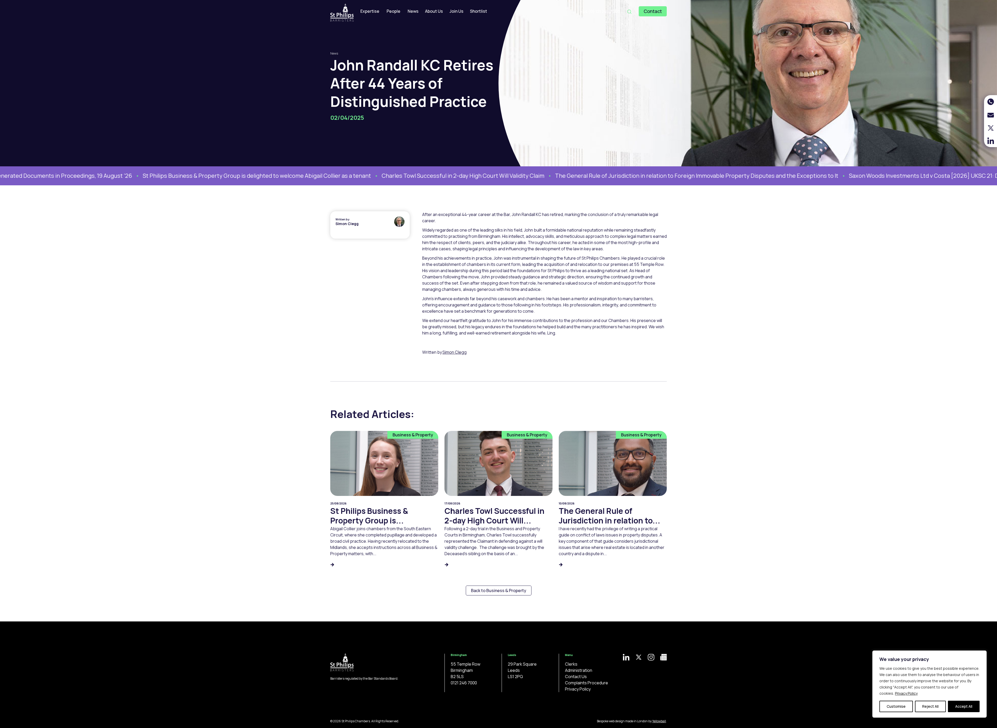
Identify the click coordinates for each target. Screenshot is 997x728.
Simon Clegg (347, 223)
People (393, 11)
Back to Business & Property (498, 590)
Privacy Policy (906, 693)
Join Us (456, 11)
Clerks (571, 664)
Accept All (963, 706)
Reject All (930, 706)
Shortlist (478, 11)
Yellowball (659, 721)
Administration (578, 670)
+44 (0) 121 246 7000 (600, 11)
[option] (185, 176)
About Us (434, 11)
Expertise (369, 11)
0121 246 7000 (464, 683)
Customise (896, 706)
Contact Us (576, 676)
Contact (653, 11)
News (413, 11)
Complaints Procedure (586, 683)
